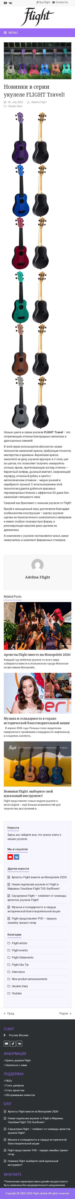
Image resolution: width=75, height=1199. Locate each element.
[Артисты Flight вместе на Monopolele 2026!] (37, 625)
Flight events (20, 950)
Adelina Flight (38, 102)
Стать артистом (14, 1090)
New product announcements (29, 979)
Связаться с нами (16, 1065)
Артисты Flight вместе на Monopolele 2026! (37, 655)
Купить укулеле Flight (18, 1060)
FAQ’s (8, 1080)
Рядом (63, 1014)
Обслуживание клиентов (20, 1095)
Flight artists (19, 943)
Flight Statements (22, 957)
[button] (11, 32)
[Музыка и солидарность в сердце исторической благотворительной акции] (37, 693)
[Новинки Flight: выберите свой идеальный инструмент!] (37, 763)
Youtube (17, 993)
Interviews (18, 972)
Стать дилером (14, 1085)
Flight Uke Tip (20, 964)
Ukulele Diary (15, 106)
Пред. (9, 1014)
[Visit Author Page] (37, 564)
